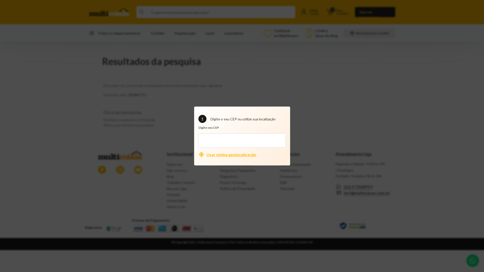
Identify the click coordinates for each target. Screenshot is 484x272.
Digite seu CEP (208, 127)
